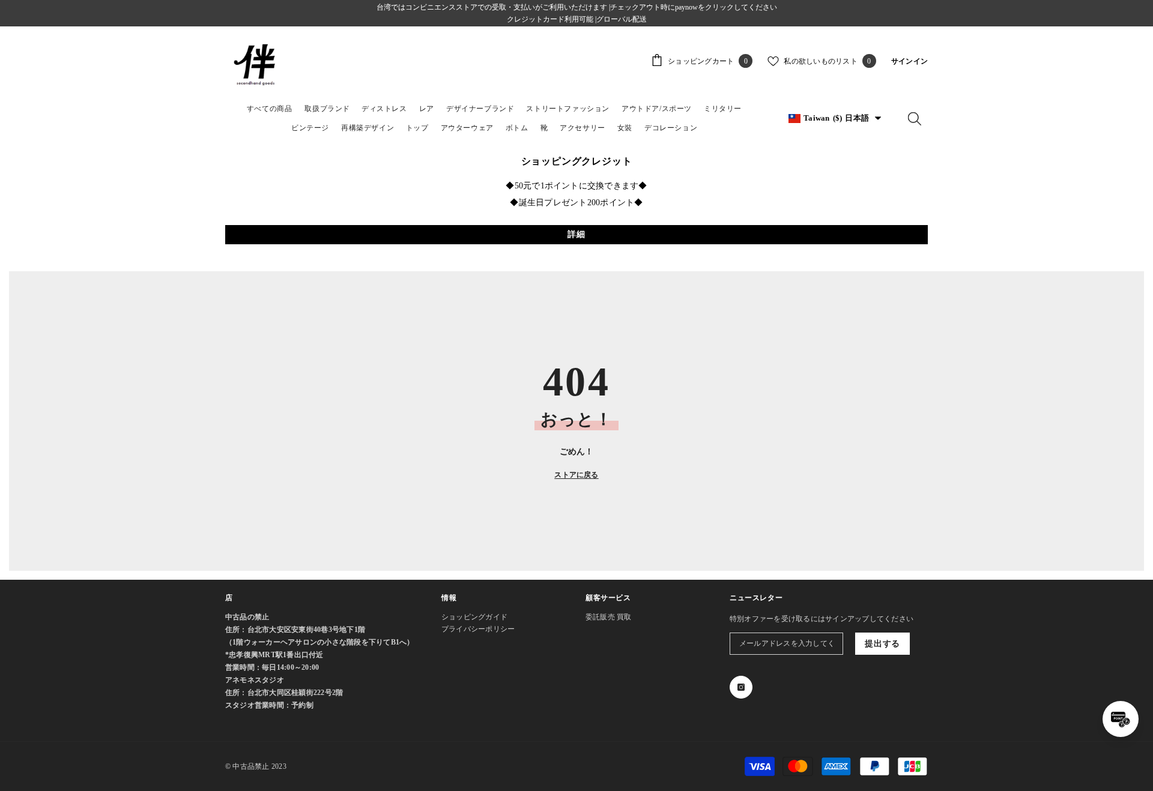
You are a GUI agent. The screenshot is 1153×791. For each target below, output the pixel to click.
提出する (882, 643)
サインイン (909, 61)
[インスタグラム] (741, 687)
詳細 (576, 234)
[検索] (914, 118)
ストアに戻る (576, 475)
